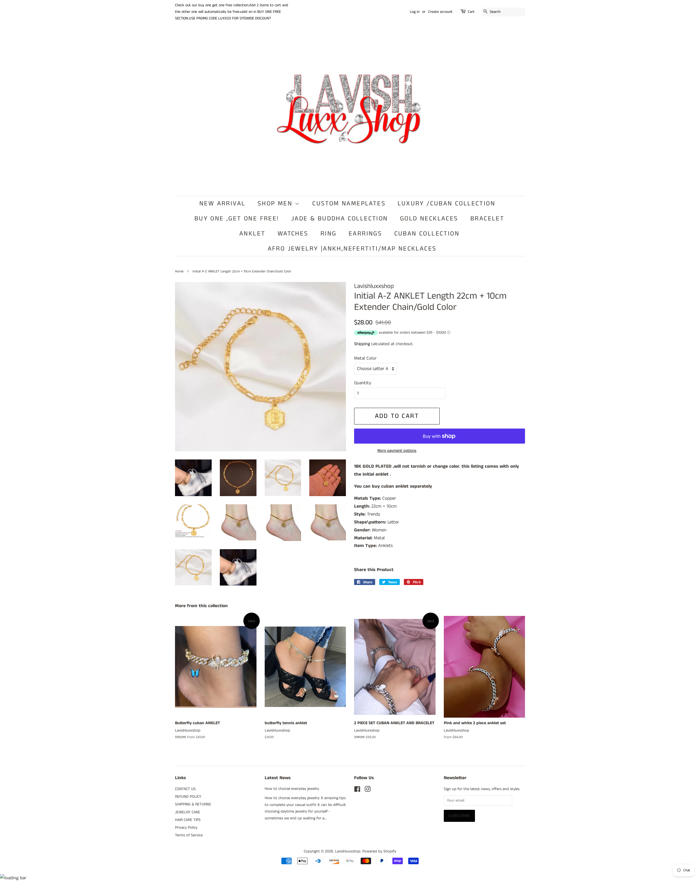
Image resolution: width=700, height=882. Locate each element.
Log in (414, 11)
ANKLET (252, 233)
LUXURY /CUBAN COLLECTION (446, 203)
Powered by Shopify (379, 851)
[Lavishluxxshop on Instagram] (367, 790)
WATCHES (293, 233)
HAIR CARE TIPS (188, 820)
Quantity (362, 383)
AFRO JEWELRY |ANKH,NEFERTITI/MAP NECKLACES (352, 248)
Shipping (362, 344)
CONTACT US (185, 789)
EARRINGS (365, 233)
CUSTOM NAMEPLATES (349, 203)
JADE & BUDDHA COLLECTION (339, 218)
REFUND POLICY (188, 796)
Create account (440, 11)
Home (179, 271)
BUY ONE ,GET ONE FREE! (236, 218)
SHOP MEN (276, 203)
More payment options (396, 450)
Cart (471, 11)
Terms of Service (189, 835)
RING (328, 233)
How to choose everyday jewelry (292, 788)
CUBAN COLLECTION (426, 233)
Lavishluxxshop (347, 851)
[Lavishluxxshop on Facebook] (357, 790)
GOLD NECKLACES (429, 218)
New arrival (222, 203)
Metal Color (365, 358)
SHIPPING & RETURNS (193, 804)
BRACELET (487, 218)
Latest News (278, 778)
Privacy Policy (186, 827)
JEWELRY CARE (187, 812)
